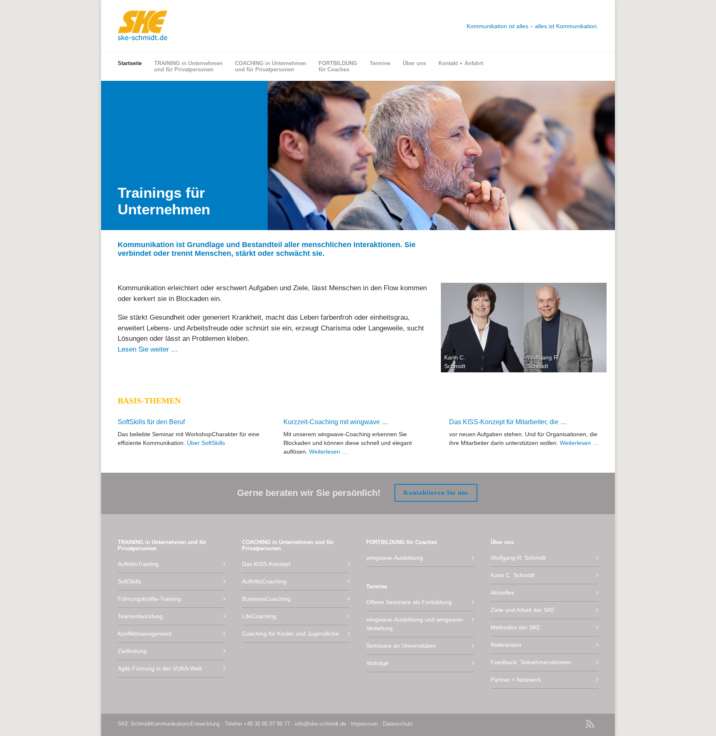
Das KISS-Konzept (266, 564)
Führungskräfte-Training (149, 598)
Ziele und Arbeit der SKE (523, 610)
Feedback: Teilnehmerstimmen (531, 662)
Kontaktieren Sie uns (436, 492)
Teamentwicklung (140, 616)
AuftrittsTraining (138, 564)
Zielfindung (132, 651)
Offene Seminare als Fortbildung (409, 602)
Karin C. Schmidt (513, 575)
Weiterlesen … (328, 451)
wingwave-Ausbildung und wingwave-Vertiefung (415, 624)
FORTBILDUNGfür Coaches (338, 66)
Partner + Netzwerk (516, 679)
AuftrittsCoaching (264, 581)
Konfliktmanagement (145, 633)
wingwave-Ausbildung (394, 557)
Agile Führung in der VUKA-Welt (160, 668)
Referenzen (506, 644)
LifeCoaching (259, 616)
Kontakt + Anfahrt (460, 63)
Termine (380, 63)
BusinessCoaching (266, 598)
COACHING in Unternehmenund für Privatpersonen (270, 66)
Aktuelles (502, 592)
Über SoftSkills (206, 443)
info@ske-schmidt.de (320, 724)
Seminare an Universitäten (401, 645)
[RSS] (590, 725)
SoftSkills (129, 581)
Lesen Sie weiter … (148, 349)
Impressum (364, 724)
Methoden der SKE (515, 627)
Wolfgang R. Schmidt (518, 557)
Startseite (130, 63)
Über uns (414, 63)
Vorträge (377, 663)
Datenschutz (398, 724)
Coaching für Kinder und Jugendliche (290, 633)
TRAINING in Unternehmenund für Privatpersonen (188, 66)
